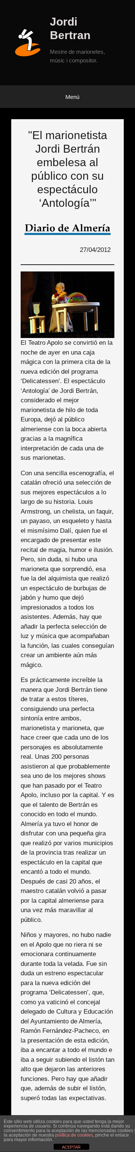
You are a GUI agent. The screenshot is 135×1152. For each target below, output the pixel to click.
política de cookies (74, 1135)
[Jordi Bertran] (30, 42)
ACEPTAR (71, 1147)
